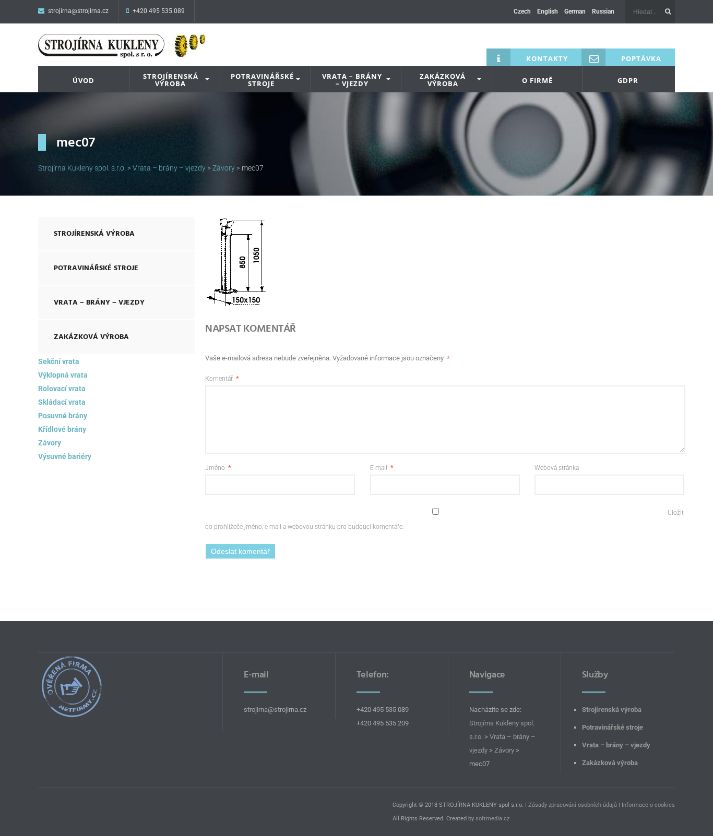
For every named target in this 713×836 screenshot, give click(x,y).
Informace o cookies (648, 805)
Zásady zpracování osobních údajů (572, 805)
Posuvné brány (62, 415)
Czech (522, 11)
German (575, 11)
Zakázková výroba (443, 80)
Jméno (218, 467)
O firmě (537, 80)
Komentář (222, 378)
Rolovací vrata (62, 388)
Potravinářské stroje (262, 80)
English (547, 11)
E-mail (381, 467)
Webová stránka (556, 467)
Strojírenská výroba (170, 80)
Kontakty (547, 58)
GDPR (627, 80)
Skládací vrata (62, 402)
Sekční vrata (58, 361)
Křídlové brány (62, 429)
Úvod (83, 80)
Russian (603, 11)
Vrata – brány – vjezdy (352, 80)
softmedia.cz (492, 818)
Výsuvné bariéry (64, 456)
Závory (49, 443)
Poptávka (641, 58)
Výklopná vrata (63, 375)
